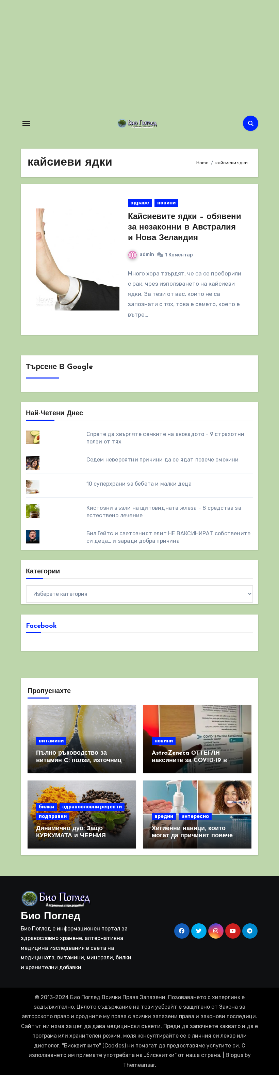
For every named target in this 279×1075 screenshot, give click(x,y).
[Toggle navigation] (26, 123)
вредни (163, 816)
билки (46, 807)
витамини (51, 741)
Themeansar (139, 1065)
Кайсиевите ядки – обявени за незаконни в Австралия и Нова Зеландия (184, 227)
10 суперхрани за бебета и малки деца (139, 484)
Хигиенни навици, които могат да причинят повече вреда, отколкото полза (192, 836)
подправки (53, 816)
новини (166, 203)
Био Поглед (50, 916)
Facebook (41, 626)
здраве (140, 203)
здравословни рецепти (92, 807)
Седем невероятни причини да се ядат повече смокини (162, 459)
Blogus (234, 1055)
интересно (195, 816)
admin (147, 254)
